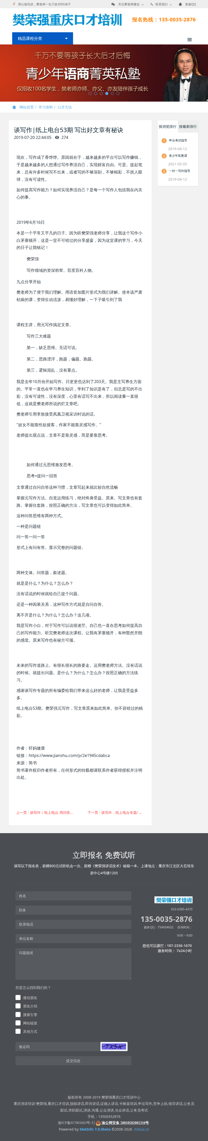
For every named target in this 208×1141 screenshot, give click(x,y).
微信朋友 (30, 997)
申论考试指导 (178, 140)
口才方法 (65, 107)
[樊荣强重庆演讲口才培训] (67, 19)
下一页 (118, 812)
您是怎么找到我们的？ (33, 987)
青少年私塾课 (178, 155)
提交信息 (73, 1060)
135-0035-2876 (167, 918)
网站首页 (26, 107)
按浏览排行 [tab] (168, 126)
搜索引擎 (30, 1014)
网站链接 (30, 1023)
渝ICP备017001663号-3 (75, 1123)
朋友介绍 (30, 1006)
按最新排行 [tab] (188, 126)
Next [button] (205, 73)
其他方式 (30, 1031)
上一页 (46, 812)
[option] (104, 73)
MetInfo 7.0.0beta (95, 1129)
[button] (114, 1046)
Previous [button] (2, 73)
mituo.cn (141, 1129)
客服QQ (190, 4)
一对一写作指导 (179, 171)
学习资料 (46, 107)
